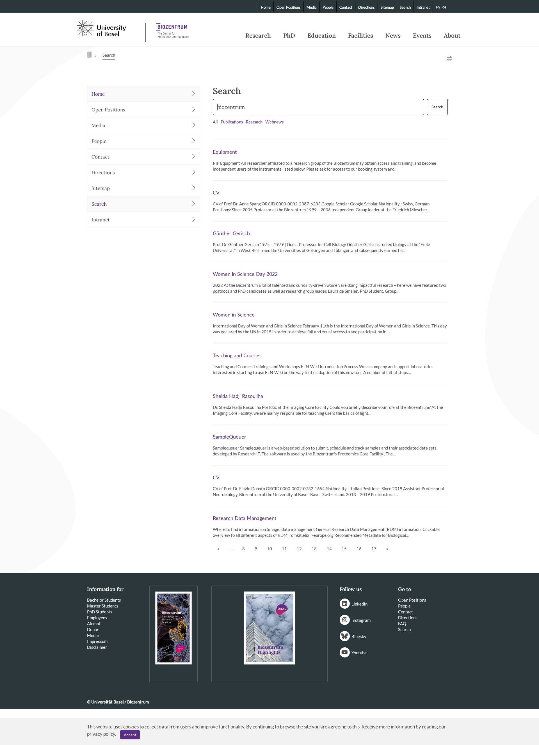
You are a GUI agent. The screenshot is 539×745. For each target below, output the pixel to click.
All (215, 122)
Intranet (423, 7)
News (393, 35)
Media (312, 7)
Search (405, 7)
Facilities (360, 35)
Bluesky (358, 636)
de (444, 7)
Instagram (361, 620)
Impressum (97, 641)
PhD (289, 35)
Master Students (102, 605)
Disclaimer (97, 647)
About (452, 35)
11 (284, 549)
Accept (130, 734)
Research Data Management (244, 518)
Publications (232, 122)
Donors (94, 629)
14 (329, 549)
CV (216, 193)
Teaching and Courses (237, 355)
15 (344, 549)
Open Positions (289, 7)
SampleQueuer (229, 437)
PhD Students (99, 611)
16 (359, 549)
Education (321, 35)
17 (373, 549)
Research (258, 35)
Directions (366, 7)
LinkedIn (359, 603)
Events (422, 35)
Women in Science (234, 315)
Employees (97, 617)
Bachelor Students (104, 599)
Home (266, 7)
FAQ (402, 623)
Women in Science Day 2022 (245, 274)
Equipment (225, 152)
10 (269, 549)
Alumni (93, 623)
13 (314, 549)
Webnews (274, 122)
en (438, 7)
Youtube (359, 652)
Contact (345, 7)
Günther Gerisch (231, 233)
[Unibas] (110, 27)
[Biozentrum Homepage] (172, 28)
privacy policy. (101, 734)
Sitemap (387, 7)
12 (299, 549)
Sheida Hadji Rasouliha (238, 396)
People (328, 7)
